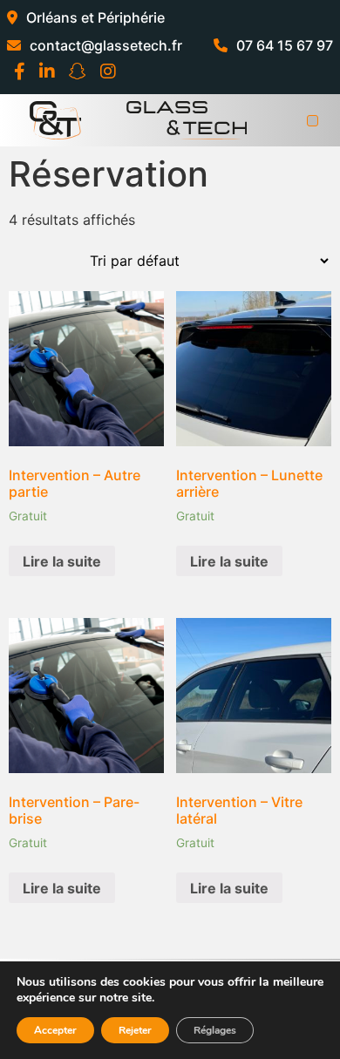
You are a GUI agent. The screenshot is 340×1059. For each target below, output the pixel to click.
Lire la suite (62, 561)
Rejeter (135, 1030)
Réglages (215, 1030)
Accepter (55, 1030)
